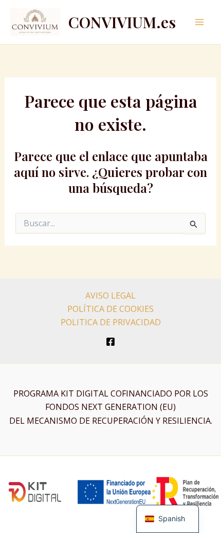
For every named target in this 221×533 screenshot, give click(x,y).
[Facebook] (110, 341)
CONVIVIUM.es (122, 22)
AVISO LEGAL (110, 295)
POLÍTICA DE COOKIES (110, 308)
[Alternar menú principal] (199, 22)
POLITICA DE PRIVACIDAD (111, 322)
